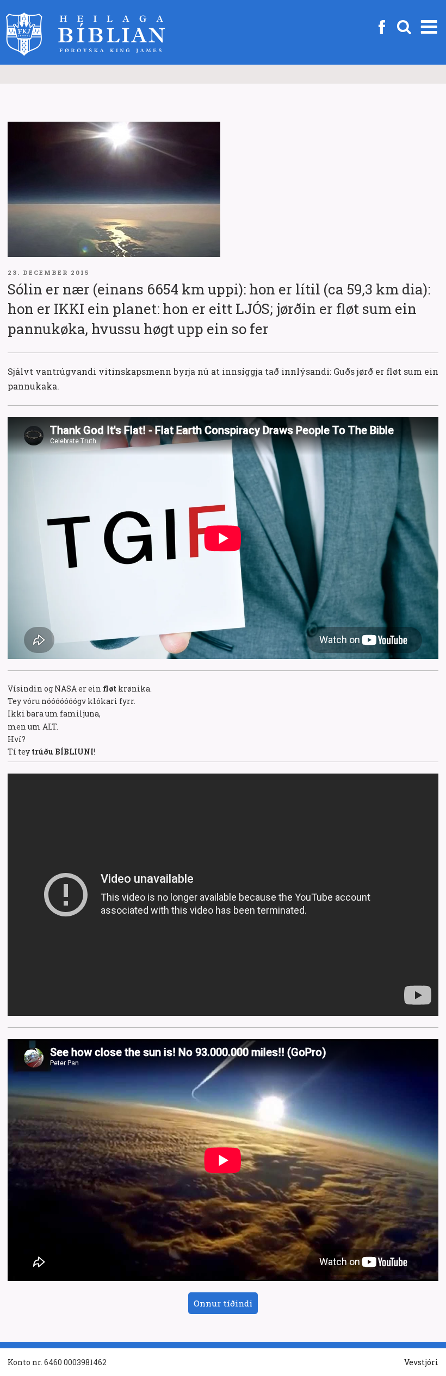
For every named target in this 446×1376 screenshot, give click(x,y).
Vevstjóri (421, 1362)
